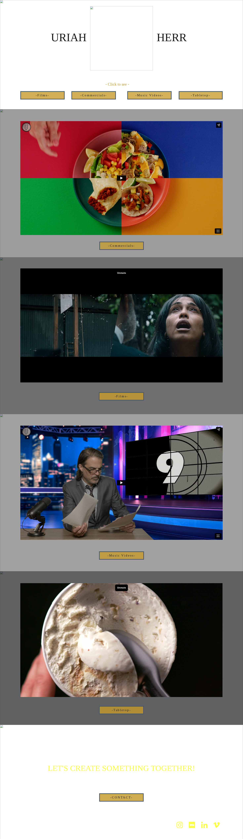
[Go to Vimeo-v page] (216, 825)
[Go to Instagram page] (180, 825)
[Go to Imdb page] (192, 825)
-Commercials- (93, 95)
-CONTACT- (121, 797)
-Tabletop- (200, 95)
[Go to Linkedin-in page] (204, 825)
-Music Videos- (149, 95)
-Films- (42, 95)
